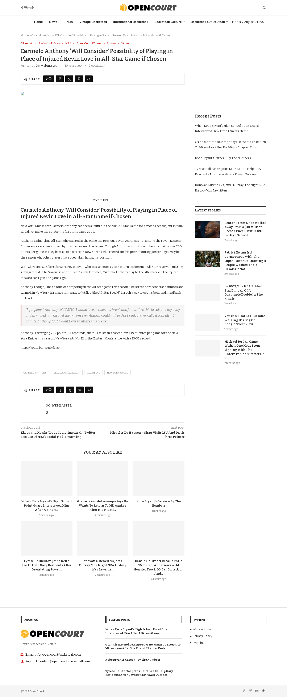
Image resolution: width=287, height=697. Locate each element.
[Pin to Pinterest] (79, 78)
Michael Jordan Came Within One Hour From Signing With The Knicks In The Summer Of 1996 (244, 350)
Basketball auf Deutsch (208, 22)
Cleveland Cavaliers (67, 372)
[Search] (264, 8)
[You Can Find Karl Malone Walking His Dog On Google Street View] (207, 322)
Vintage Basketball (93, 22)
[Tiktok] (32, 7)
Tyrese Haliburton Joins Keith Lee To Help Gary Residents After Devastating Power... (46, 565)
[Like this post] (50, 78)
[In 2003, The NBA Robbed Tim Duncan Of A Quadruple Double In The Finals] (207, 292)
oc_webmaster (46, 65)
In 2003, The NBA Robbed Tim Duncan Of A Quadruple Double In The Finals (243, 293)
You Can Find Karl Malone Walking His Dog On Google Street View (244, 320)
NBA (69, 22)
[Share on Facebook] (60, 78)
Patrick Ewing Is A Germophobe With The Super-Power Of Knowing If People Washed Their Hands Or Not (245, 261)
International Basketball (130, 22)
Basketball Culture (168, 22)
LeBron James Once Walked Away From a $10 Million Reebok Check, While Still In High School (245, 229)
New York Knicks (117, 372)
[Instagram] (25, 7)
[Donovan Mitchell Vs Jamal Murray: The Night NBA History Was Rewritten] (103, 538)
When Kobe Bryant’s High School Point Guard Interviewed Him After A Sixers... (46, 506)
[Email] (29, 7)
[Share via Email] (89, 78)
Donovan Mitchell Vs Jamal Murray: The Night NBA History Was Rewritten (102, 565)
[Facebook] (22, 7)
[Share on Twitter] (69, 78)
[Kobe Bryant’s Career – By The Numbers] (158, 478)
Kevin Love (93, 372)
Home (38, 22)
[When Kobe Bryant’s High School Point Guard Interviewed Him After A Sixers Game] (46, 478)
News (53, 22)
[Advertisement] (230, 71)
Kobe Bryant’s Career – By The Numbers (223, 158)
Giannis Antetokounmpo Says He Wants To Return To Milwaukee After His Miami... (102, 506)
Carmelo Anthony (34, 372)
